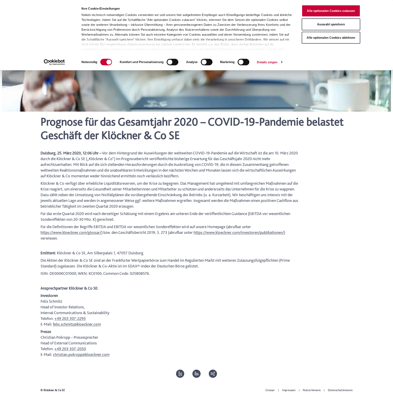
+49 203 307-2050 (70, 348)
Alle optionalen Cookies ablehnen (331, 37)
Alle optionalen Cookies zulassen (331, 10)
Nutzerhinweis (312, 390)
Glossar (270, 390)
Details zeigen (267, 62)
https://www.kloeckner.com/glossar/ (71, 232)
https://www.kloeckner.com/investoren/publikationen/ (239, 232)
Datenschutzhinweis (340, 390)
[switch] (172, 62)
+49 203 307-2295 (70, 318)
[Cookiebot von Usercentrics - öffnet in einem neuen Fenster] (54, 62)
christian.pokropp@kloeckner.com (81, 354)
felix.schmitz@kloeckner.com (77, 324)
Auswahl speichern (331, 24)
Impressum (289, 390)
